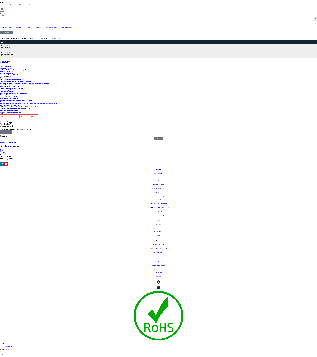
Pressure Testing (5, 95)
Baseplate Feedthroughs (158, 196)
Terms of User (158, 272)
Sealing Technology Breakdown (10, 98)
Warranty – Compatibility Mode (10, 75)
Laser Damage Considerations (9, 90)
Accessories (158, 211)
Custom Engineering (51, 27)
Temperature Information (8, 102)
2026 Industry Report (7, 27)
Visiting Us (158, 235)
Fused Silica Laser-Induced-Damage (11, 88)
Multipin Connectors (158, 184)
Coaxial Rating (5, 85)
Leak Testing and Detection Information (158, 256)
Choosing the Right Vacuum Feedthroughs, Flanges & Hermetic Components (24, 83)
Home (3, 4)
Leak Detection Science (7, 91)
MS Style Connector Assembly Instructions (13, 93)
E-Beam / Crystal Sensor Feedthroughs (158, 207)
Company (28, 27)
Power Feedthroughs (158, 177)
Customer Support (158, 261)
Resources (38, 27)
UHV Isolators (158, 192)
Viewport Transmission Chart (9, 110)
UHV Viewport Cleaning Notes (158, 248)
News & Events (20, 4)
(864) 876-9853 (5, 2)
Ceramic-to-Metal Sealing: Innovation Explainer (15, 81)
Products (18, 27)
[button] (5, 116)
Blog (28, 4)
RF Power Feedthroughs (158, 199)
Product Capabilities (6, 71)
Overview (158, 224)
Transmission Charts (67, 27)
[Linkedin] (2, 164)
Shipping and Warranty (158, 269)
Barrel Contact (5, 78)
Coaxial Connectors (158, 181)
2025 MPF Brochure (6, 63)
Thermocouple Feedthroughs (158, 188)
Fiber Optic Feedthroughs (158, 215)
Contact (10, 4)
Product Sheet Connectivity (9, 97)
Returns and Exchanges (158, 265)
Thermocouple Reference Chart (10, 105)
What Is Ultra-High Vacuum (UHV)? (12, 112)
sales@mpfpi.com (10, 349)
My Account (3, 13)
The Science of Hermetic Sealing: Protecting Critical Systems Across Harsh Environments (28, 103)
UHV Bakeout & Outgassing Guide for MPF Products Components (21, 107)
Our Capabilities (158, 231)
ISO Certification (5, 66)
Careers (158, 228)
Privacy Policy (158, 276)
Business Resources (158, 252)
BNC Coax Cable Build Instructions (11, 79)
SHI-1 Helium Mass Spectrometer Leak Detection (16, 100)
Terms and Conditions (7, 73)
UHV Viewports (158, 173)
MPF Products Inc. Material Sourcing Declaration (16, 70)
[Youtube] (6, 164)
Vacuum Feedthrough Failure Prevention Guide (15, 108)
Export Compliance (6, 65)
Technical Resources (158, 244)
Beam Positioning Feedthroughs (158, 203)
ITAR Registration (6, 68)
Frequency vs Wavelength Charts (10, 86)
